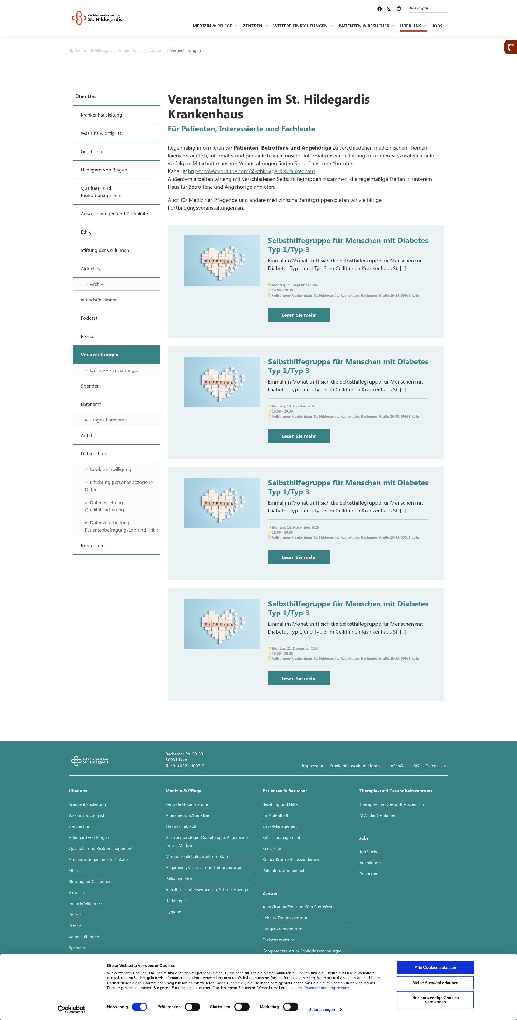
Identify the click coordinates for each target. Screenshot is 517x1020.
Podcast (76, 914)
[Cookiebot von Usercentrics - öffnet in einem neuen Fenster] (71, 1009)
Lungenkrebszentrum (282, 928)
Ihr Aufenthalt (275, 815)
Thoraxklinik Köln (182, 826)
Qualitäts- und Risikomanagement (100, 848)
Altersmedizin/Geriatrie (187, 815)
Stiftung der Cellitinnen (90, 881)
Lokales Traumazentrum (285, 917)
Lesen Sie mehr (299, 315)
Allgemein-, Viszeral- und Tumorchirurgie (204, 867)
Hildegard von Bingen (89, 837)
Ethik (73, 870)
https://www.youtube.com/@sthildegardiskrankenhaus (251, 170)
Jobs (437, 26)
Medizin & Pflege (212, 26)
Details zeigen (321, 1009)
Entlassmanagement (281, 837)
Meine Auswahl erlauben (436, 982)
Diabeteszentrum (278, 939)
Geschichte (79, 826)
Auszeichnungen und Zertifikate (98, 859)
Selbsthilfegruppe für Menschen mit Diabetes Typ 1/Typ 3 (348, 244)
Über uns (410, 26)
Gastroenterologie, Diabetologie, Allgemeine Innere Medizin (207, 841)
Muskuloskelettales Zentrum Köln (197, 856)
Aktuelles (77, 892)
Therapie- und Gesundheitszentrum (395, 790)
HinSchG (395, 765)
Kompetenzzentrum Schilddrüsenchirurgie (302, 951)
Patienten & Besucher (363, 26)
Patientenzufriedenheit (283, 870)
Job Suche (368, 851)
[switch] (192, 1007)
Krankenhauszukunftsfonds (355, 765)
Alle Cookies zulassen (435, 967)
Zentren (253, 26)
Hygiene (173, 911)
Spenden (77, 947)
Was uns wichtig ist (86, 815)
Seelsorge (272, 848)
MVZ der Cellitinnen (378, 815)
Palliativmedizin (180, 878)
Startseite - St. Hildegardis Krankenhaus (106, 50)
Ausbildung (370, 862)
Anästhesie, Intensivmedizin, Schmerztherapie (208, 889)
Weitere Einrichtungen (300, 26)
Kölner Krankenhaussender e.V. (291, 859)
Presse (75, 925)
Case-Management (280, 826)
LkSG (414, 765)
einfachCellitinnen (85, 903)
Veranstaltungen (84, 936)
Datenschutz (315, 988)
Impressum (340, 988)
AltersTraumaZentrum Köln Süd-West (297, 906)
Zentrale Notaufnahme (187, 804)
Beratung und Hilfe (280, 804)
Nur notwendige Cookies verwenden (435, 1000)
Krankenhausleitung (87, 804)
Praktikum (369, 873)
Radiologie (176, 900)
